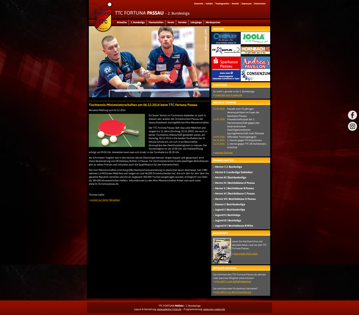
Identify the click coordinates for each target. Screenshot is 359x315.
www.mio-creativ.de (214, 309)
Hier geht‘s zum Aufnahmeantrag (233, 281)
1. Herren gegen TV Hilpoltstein (244, 140)
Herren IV (235, 182)
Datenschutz (260, 3)
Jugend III (228, 220)
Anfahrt (209, 3)
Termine (182, 22)
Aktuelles (122, 22)
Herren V (234, 188)
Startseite (198, 3)
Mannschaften (156, 22)
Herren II (234, 172)
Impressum (246, 3)
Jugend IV (234, 225)
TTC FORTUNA (152, 13)
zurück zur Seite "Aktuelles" (105, 200)
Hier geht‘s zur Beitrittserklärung (233, 292)
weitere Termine (224, 152)
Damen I (230, 204)
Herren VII (235, 198)
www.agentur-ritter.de (169, 309)
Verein (170, 22)
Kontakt (235, 3)
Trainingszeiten (222, 3)
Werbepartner (213, 22)
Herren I (228, 166)
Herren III (230, 177)
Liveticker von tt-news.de (228, 95)
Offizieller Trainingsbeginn (241, 137)
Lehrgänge (196, 22)
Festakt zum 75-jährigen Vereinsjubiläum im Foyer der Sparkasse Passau (243, 112)
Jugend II (227, 214)
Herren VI (235, 193)
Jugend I (230, 209)
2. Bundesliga (138, 22)
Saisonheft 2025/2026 (246, 253)
